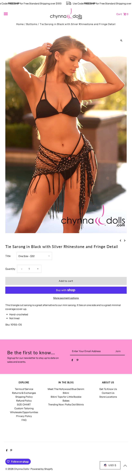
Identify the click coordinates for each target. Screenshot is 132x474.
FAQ (24, 419)
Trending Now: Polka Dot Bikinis (66, 404)
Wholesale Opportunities (24, 412)
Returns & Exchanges (24, 392)
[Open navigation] (25, 14)
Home (20, 24)
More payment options (66, 298)
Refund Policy (24, 400)
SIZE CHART (24, 404)
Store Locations (108, 396)
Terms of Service (24, 389)
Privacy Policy (24, 416)
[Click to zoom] (121, 40)
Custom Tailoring (24, 408)
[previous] (120, 240)
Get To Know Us (108, 389)
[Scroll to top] (125, 465)
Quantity (10, 268)
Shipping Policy (24, 396)
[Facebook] (72, 361)
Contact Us (108, 392)
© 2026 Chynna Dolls (17, 468)
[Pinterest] (77, 361)
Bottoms (31, 24)
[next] (125, 240)
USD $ (112, 465)
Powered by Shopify (42, 468)
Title (7, 255)
